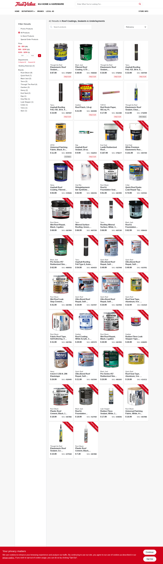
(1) (23, 96)
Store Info (143, 11)
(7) (26, 75)
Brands (40, 11)
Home (17, 11)
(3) (25, 87)
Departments (28, 11)
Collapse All (22, 62)
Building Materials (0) (27, 66)
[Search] (140, 4)
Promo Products (27, 28)
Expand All (31, 62)
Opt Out (150, 559)
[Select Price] (39, 55)
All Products (25, 32)
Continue (150, 552)
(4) (29, 84)
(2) (24, 90)
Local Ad (50, 11)
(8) (26, 73)
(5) (26, 78)
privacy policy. (8, 558)
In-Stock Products (27, 36)
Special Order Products (29, 39)
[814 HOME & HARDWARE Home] (25, 4)
